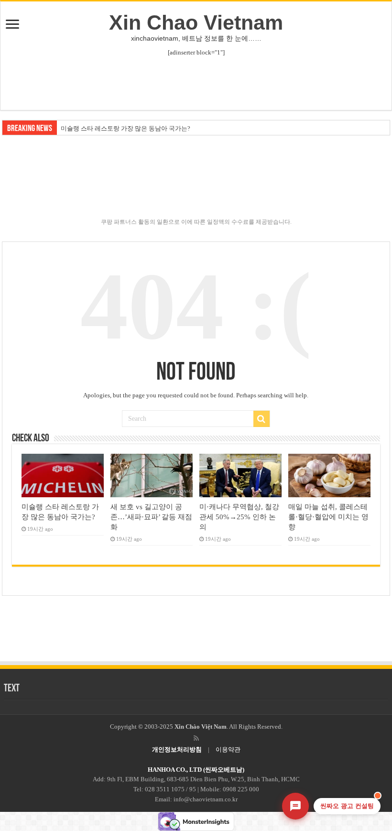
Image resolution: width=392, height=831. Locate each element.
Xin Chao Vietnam (196, 22)
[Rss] (196, 738)
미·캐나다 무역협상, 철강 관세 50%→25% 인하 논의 (239, 517)
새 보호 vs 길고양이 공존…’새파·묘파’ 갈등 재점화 (151, 517)
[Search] (261, 419)
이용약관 (228, 749)
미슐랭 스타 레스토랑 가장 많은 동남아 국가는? (125, 128)
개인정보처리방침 (177, 749)
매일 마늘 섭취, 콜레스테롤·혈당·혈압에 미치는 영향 (328, 517)
